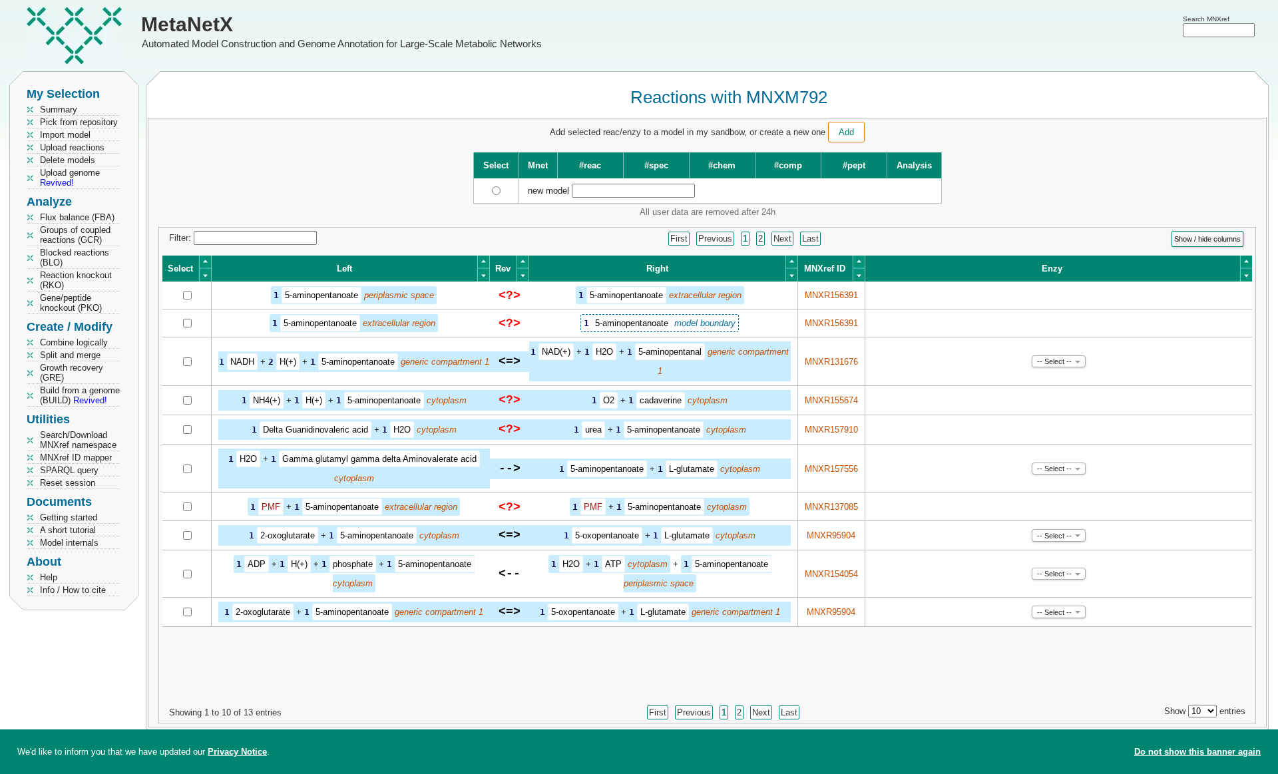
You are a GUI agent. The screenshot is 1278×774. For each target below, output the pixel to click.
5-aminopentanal (670, 352)
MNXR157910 (831, 430)
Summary (58, 109)
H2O (604, 352)
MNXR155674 (831, 400)
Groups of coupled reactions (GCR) (75, 235)
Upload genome (70, 178)
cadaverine (661, 400)
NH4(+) (266, 400)
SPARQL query (69, 470)
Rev (503, 269)
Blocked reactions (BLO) (74, 258)
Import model (65, 135)
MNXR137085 (831, 507)
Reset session (67, 483)
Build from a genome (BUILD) (80, 395)
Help (48, 577)
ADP (257, 564)
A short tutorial (68, 530)
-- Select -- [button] (1054, 361)
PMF (271, 507)
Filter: (181, 238)
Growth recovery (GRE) (71, 373)
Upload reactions (72, 147)
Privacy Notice (237, 752)
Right (657, 269)
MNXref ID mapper (76, 458)
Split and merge (70, 355)
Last (810, 239)
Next (782, 239)
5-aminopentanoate (321, 295)
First (679, 239)
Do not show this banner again (1197, 752)
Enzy (1052, 269)
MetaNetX (187, 24)
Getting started (68, 517)
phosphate (353, 564)
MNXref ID (824, 269)
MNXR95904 (831, 535)
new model (548, 191)
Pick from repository (79, 122)
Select (180, 269)
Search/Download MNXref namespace (78, 440)
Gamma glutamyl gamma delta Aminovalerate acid (379, 459)
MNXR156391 (831, 295)
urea (593, 430)
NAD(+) (556, 352)
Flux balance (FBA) (77, 217)
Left (344, 269)
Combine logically (74, 342)
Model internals (69, 543)
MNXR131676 (831, 362)
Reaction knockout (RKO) (76, 280)
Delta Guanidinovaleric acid (315, 430)
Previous (715, 239)
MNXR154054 (831, 574)
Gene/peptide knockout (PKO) (71, 303)
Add (846, 132)
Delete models (67, 160)
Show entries (1204, 711)
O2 (608, 400)
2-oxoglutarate (287, 535)
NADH (242, 362)
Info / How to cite (73, 590)
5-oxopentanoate (607, 535)
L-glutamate (691, 469)
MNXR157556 (831, 469)
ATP (613, 564)
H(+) (288, 362)
